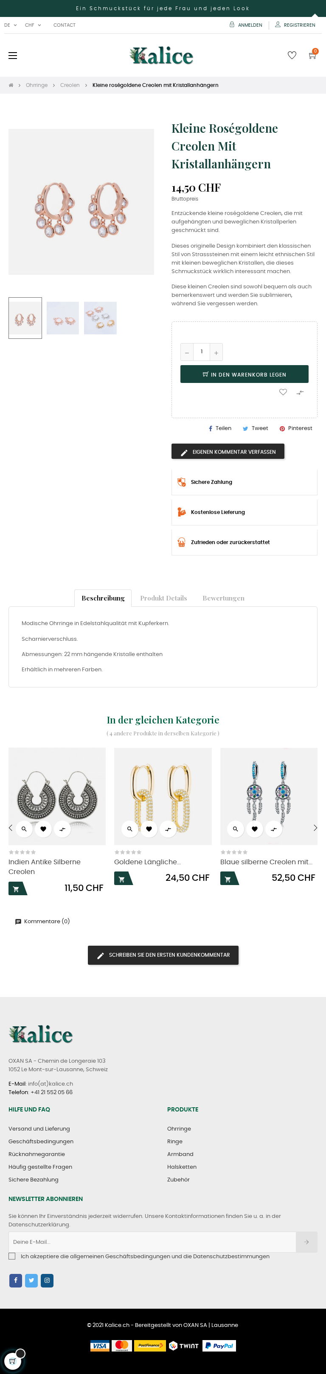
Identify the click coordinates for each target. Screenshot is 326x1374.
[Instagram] (47, 1280)
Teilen (223, 428)
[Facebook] (15, 1280)
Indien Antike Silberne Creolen (44, 867)
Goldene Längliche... (147, 862)
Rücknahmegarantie (36, 1154)
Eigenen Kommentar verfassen (233, 452)
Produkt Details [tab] (163, 597)
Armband (180, 1154)
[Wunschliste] (283, 392)
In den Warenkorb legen (248, 374)
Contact (64, 25)
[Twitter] (31, 1280)
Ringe (175, 1142)
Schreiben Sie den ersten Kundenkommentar (169, 955)
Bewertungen (223, 597)
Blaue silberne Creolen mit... (266, 862)
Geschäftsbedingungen (40, 1142)
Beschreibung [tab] (103, 597)
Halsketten (182, 1167)
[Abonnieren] (307, 1242)
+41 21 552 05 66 (52, 1092)
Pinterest (300, 428)
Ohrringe (179, 1129)
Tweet (260, 428)
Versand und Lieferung (39, 1129)
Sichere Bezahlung (33, 1180)
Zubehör (178, 1180)
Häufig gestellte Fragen (40, 1167)
